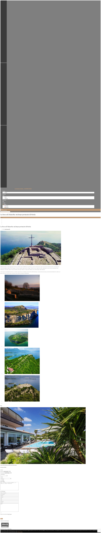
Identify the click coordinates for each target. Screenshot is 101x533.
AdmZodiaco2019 (7, 229)
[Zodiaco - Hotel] (3, 31)
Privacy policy (20, 531)
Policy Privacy (10, 514)
